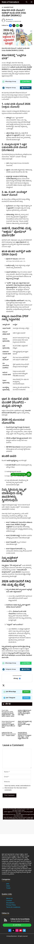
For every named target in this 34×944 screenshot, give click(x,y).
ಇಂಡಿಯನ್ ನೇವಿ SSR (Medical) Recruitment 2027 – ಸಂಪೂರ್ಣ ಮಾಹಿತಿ (9, 734)
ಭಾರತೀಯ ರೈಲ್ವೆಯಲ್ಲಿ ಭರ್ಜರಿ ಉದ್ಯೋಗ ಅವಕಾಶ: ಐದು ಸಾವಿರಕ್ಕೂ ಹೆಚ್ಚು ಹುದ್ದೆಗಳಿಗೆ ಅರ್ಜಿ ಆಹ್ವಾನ (24, 713)
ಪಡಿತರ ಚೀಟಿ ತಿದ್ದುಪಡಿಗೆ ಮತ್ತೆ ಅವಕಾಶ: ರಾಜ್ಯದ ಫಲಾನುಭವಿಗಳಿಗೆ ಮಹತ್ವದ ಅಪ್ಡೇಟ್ (24, 724)
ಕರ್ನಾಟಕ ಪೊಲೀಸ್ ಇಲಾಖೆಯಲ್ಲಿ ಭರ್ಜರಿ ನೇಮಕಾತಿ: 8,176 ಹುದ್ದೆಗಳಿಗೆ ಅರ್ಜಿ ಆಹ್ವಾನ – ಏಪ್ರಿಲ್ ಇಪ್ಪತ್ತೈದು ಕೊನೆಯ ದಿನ (24, 735)
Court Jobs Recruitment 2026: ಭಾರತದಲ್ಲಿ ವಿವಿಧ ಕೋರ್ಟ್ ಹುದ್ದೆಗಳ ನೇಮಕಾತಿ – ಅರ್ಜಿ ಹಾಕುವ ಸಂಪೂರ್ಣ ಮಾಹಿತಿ (8, 713)
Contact (9, 901)
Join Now (27, 81)
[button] (26, 2)
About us (9, 898)
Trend (11, 7)
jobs (8, 7)
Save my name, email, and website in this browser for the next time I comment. (17, 788)
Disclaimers (10, 903)
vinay (9, 19)
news (5, 7)
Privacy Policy (11, 905)
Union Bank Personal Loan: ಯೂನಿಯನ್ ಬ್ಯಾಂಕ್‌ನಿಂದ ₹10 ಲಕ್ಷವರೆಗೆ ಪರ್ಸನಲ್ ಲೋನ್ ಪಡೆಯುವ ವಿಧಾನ (8, 724)
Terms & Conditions (13, 907)
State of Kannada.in (10, 2)
